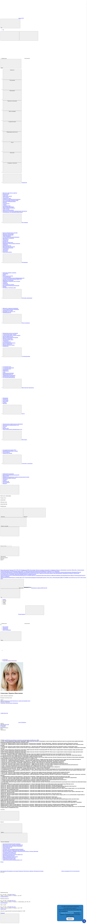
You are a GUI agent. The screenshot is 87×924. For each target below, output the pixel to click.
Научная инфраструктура (8, 336)
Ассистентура (5, 248)
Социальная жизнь (6, 205)
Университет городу (7, 198)
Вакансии (5, 483)
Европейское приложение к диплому (10, 451)
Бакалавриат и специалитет (8, 238)
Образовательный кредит (8, 247)
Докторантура (6, 340)
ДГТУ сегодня (6, 197)
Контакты (5, 403)
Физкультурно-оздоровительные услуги (11, 425)
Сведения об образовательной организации (11, 199)
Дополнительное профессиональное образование (13, 423)
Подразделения (6, 193)
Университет (24, 182)
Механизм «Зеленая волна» (8, 233)
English (4, 599)
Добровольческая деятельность (9, 375)
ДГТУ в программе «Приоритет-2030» (10, 200)
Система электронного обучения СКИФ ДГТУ (12, 279)
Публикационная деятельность (9, 342)
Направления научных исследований (10, 333)
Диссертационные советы (8, 339)
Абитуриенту (5, 249)
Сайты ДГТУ (21, 18)
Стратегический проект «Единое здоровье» (11, 335)
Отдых (4, 427)
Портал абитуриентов (7, 252)
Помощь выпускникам (7, 453)
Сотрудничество (6, 203)
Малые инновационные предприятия (10, 337)
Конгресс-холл (6, 428)
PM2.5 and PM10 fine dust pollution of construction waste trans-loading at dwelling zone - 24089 (20, 740)
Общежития (5, 244)
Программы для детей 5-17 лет (9, 311)
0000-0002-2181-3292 (4, 724)
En (3, 29)
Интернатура (5, 241)
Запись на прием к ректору (8, 210)
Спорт (4, 372)
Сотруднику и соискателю (12, 163)
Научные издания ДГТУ (8, 338)
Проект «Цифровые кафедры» (9, 207)
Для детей (5, 426)
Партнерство (5, 399)
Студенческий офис (7, 276)
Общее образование (7, 235)
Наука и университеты (7, 343)
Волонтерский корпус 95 (8, 374)
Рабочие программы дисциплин (9, 478)
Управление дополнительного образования (9, 702)
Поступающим (12, 80)
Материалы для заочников (8, 280)
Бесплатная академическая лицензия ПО (11, 285)
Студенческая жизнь (12, 121)
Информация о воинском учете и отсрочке (11, 281)
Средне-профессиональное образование (11, 309)
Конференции (5, 346)
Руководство (5, 195)
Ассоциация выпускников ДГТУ (9, 449)
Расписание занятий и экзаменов (9, 272)
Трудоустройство (6, 452)
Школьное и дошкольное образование (10, 308)
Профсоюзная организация (8, 373)
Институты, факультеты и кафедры (10, 192)
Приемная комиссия (7, 245)
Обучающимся (12, 90)
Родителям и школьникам (27, 297)
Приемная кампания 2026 (8, 234)
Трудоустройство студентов (8, 284)
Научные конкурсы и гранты (8, 344)
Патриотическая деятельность (9, 376)
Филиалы (5, 202)
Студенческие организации (8, 367)
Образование (5, 273)
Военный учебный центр (8, 242)
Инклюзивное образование (8, 206)
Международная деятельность (12, 132)
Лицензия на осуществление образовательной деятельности (15, 211)
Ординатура (5, 250)
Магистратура (6, 239)
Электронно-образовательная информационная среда (13, 278)
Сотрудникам (5, 400)
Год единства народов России (9, 377)
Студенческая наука (7, 341)
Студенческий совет (7, 366)
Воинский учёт (6, 481)
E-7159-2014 (2, 726)
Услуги (12, 142)
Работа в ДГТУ (6, 475)
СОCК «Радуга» (6, 208)
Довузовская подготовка (8, 310)
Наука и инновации (12, 111)
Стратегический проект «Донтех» (10, 334)
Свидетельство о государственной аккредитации (13, 212)
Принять (70, 918)
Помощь (4, 286)
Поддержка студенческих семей (9, 287)
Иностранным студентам (8, 275)
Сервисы (4, 204)
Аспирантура (5, 240)
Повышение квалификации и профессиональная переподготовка (16, 477)
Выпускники (5, 401)
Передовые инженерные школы (9, 201)
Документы (5, 479)
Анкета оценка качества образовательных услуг (12, 429)
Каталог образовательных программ (10, 232)
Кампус (4, 274)
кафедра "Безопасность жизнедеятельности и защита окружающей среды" (15, 700)
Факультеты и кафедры (28, 871)
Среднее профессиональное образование (11, 237)
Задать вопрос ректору (7, 196)
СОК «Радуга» (6, 370)
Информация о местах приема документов (11, 243)
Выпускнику (12, 152)
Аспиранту (5, 282)
